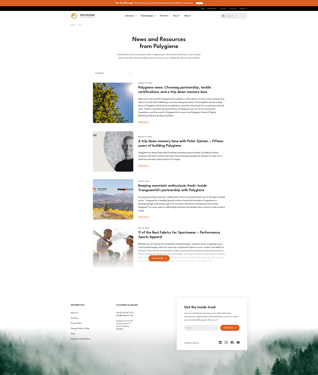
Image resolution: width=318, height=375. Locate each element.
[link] (83, 16)
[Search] (223, 16)
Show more (157, 258)
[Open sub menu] (136, 16)
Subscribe (228, 328)
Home (73, 24)
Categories (99, 73)
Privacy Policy (76, 323)
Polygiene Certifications (80, 339)
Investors (74, 318)
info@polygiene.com (124, 315)
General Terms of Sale (80, 329)
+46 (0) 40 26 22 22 (125, 313)
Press (73, 334)
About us (74, 313)
